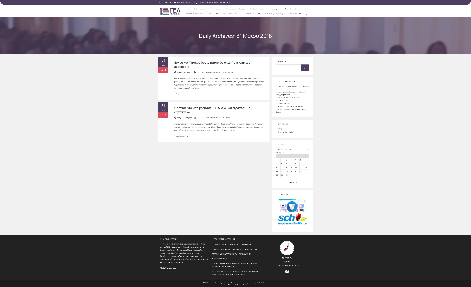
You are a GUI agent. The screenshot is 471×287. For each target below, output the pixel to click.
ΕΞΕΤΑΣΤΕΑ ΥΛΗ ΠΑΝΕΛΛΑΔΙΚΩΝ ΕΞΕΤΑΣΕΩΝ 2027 (233, 245)
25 (296, 171)
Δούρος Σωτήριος (184, 72)
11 (295, 163)
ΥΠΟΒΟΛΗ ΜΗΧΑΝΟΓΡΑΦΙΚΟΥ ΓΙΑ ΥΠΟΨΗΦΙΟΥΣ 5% (231, 254)
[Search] (305, 67)
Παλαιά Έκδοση (242, 284)
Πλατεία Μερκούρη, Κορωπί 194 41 (216, 2)
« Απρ (290, 183)
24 (291, 171)
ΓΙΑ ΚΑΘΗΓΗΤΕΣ (213, 72)
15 (281, 167)
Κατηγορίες (280, 129)
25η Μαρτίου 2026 (283, 103)
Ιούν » (295, 183)
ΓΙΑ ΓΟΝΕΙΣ (201, 72)
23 (287, 171)
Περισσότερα (183, 94)
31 (291, 175)
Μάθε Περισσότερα (168, 268)
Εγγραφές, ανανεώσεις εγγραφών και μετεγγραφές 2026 (235, 249)
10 (291, 163)
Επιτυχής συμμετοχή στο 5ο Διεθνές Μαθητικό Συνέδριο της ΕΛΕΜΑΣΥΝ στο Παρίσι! (291, 109)
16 (286, 167)
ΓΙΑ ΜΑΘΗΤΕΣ (227, 72)
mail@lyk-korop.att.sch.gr (187, 2)
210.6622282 (166, 2)
